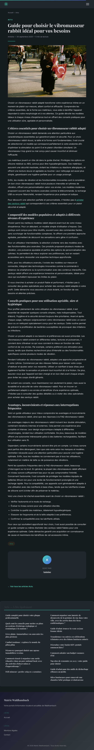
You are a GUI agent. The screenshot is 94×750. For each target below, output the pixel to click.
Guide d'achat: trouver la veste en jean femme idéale (66, 629)
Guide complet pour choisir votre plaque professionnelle (23, 616)
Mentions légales (10, 730)
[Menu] (87, 4)
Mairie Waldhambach (16, 700)
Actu (17, 13)
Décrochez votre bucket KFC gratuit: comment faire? (66, 646)
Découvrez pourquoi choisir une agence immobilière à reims (22, 651)
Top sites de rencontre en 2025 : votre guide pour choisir (69, 662)
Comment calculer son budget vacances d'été (67, 654)
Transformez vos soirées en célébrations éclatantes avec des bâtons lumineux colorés (69, 638)
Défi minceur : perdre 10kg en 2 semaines (23, 672)
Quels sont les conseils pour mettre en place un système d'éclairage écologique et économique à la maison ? (24, 626)
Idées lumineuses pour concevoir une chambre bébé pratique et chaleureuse (66, 678)
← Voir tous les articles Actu (20, 586)
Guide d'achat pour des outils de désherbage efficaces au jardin (69, 670)
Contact (7, 735)
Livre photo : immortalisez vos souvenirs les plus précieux (24, 635)
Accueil (10, 13)
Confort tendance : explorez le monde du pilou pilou (23, 643)
